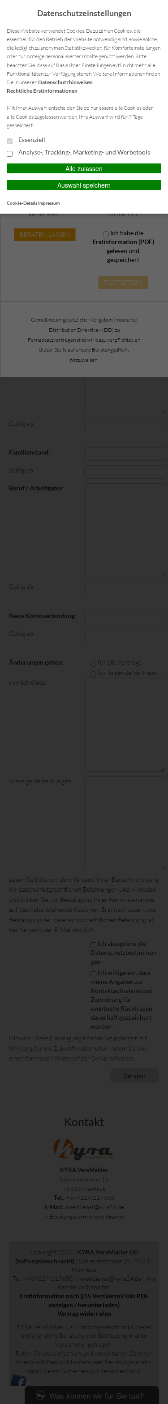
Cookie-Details (22, 203)
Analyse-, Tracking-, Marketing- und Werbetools (83, 152)
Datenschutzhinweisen (65, 82)
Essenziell (31, 139)
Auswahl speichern (84, 184)
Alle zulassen (84, 168)
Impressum (49, 203)
